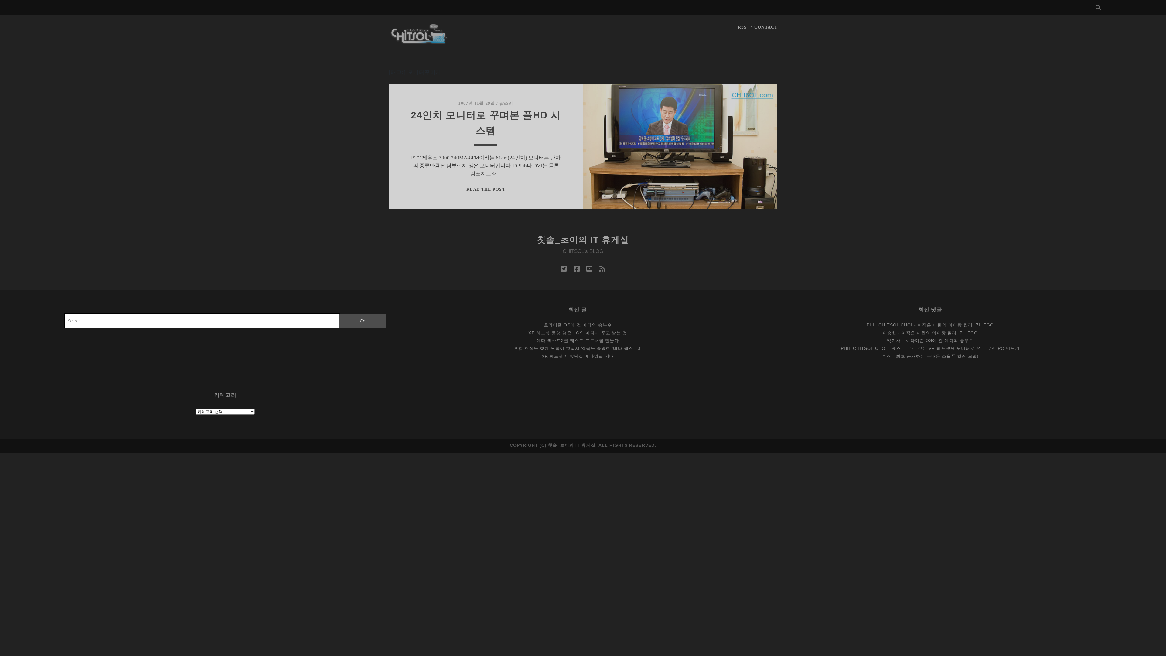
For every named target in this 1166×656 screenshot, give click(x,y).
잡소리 (506, 103)
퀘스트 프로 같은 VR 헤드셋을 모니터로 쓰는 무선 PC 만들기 (956, 348)
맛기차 (894, 340)
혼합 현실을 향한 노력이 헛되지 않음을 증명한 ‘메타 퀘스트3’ (578, 348)
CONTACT (765, 27)
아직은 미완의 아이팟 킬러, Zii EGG (956, 325)
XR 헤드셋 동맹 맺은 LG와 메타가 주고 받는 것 (577, 332)
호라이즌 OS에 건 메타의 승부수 (578, 325)
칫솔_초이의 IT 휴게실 (583, 239)
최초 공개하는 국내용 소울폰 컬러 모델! (937, 356)
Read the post (485, 189)
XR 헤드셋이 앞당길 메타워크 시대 (578, 356)
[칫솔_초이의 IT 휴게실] (419, 41)
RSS (742, 27)
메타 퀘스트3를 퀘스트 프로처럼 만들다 (578, 340)
